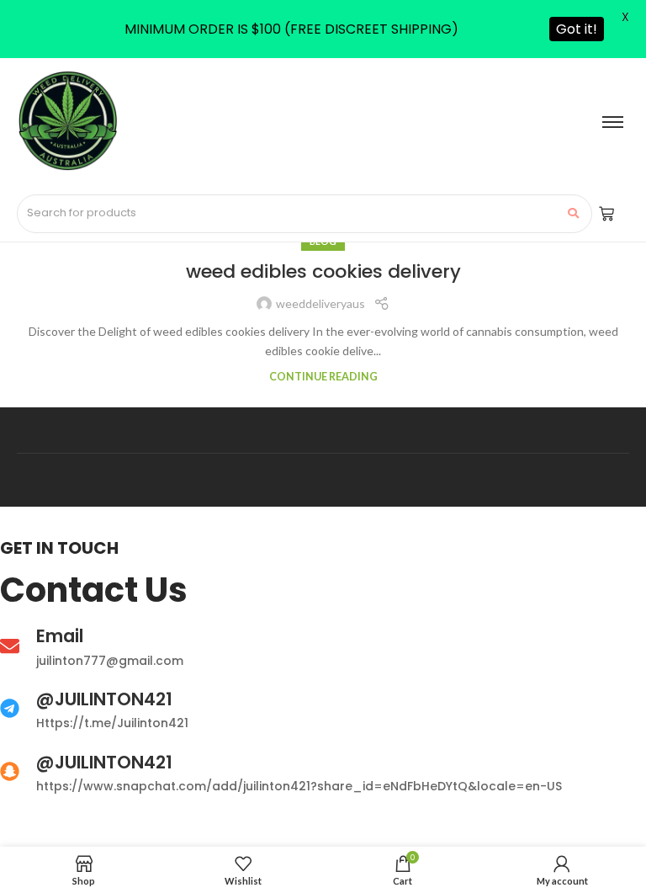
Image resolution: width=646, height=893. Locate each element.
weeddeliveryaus (320, 303)
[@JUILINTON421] (9, 709)
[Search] (573, 213)
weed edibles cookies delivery (323, 271)
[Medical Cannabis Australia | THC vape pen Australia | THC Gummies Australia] (67, 121)
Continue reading (323, 376)
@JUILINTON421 (104, 699)
